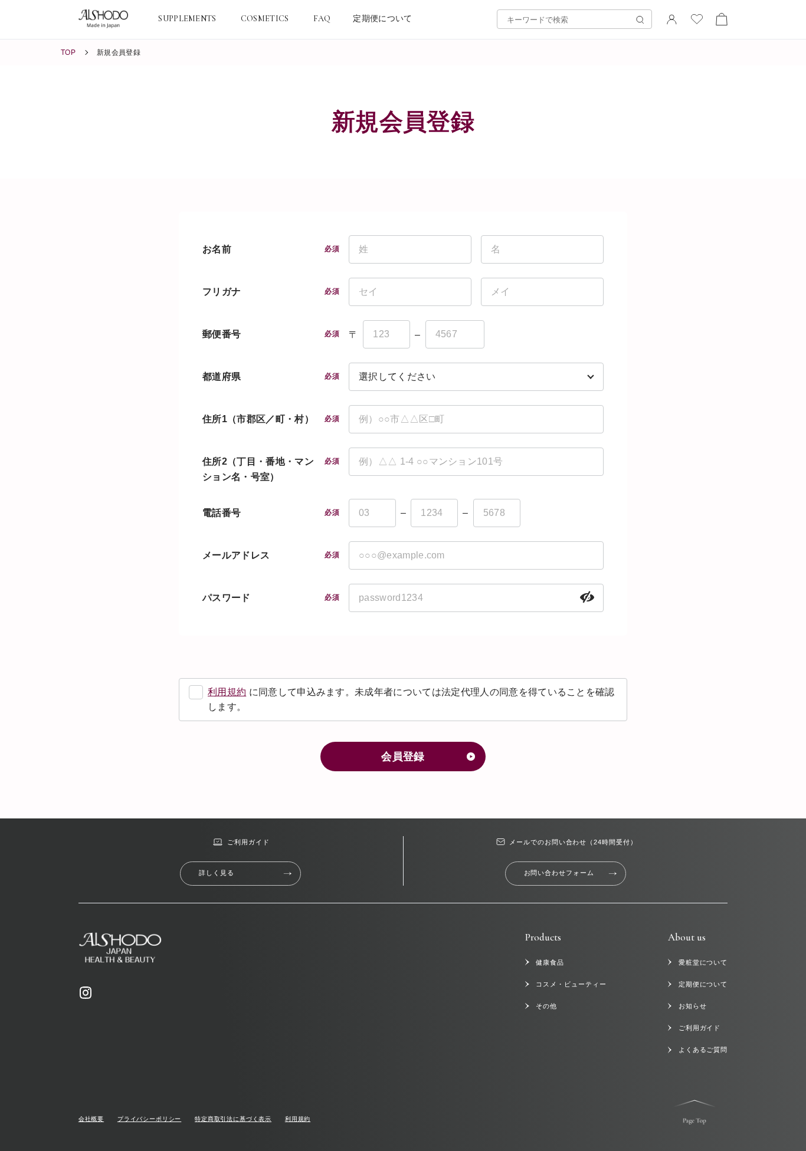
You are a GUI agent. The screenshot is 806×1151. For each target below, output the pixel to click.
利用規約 (227, 692)
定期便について (382, 19)
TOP (68, 52)
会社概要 (91, 1119)
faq (322, 19)
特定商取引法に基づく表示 (233, 1119)
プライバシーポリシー (149, 1119)
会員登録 (402, 756)
